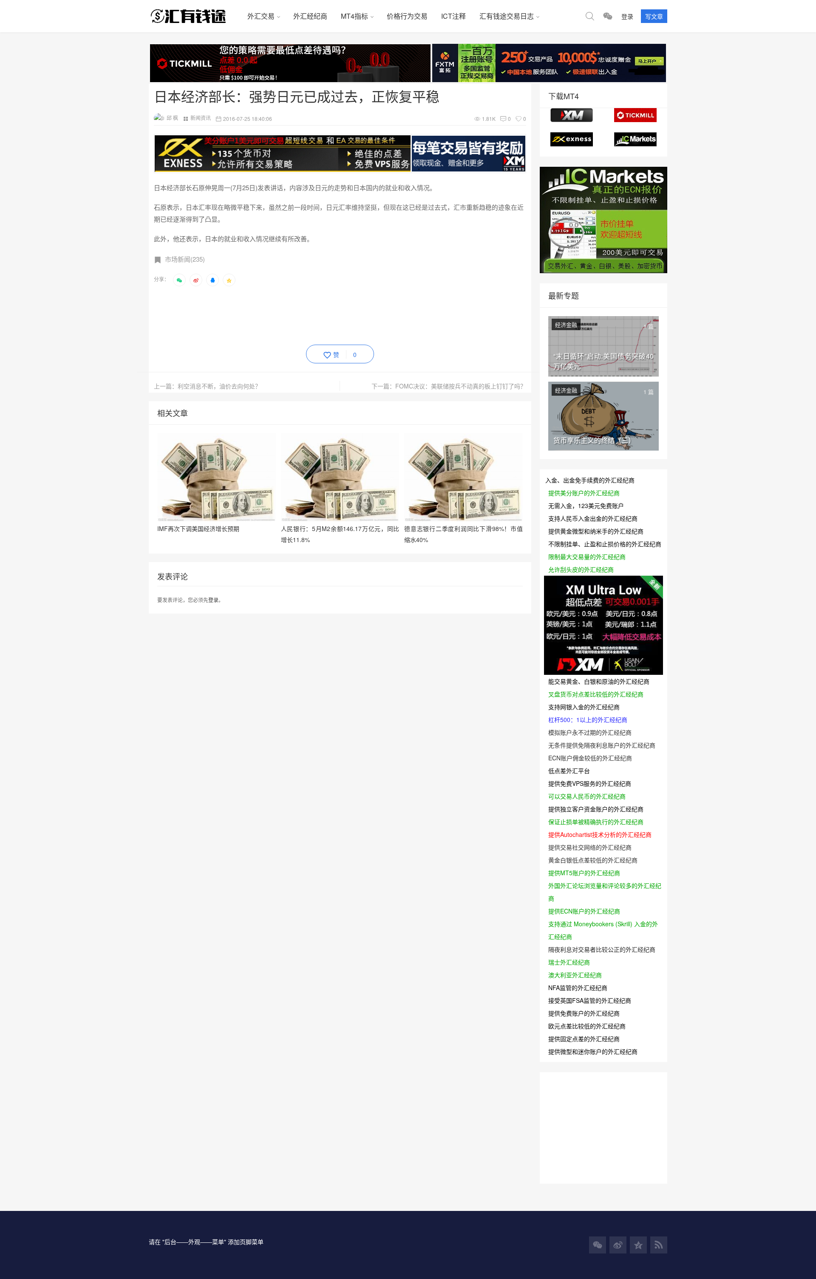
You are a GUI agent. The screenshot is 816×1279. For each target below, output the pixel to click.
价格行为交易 (407, 16)
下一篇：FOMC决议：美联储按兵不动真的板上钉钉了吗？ (448, 386)
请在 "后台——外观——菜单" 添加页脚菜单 (206, 1241)
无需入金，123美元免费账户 (586, 505)
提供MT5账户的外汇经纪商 (584, 872)
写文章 (654, 16)
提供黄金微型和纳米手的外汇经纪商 (595, 531)
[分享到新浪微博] (196, 280)
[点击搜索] (589, 16)
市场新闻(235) (185, 258)
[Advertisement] (308, 314)
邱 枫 (172, 117)
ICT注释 (453, 16)
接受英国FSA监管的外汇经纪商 (589, 1000)
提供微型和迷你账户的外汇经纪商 (593, 1051)
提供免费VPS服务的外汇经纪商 (589, 783)
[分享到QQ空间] (229, 280)
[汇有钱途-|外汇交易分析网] (195, 16)
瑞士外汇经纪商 (569, 962)
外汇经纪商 (310, 16)
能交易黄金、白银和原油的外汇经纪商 (598, 681)
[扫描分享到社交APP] (179, 280)
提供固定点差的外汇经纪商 (584, 1038)
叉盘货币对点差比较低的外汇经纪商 (595, 694)
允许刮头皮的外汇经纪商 (581, 569)
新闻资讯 (200, 117)
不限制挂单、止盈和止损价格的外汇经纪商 (604, 544)
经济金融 (566, 324)
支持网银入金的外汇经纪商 (584, 706)
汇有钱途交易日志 (506, 16)
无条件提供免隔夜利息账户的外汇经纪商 (601, 745)
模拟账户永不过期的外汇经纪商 (590, 732)
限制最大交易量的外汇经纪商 (587, 556)
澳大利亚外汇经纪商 (575, 975)
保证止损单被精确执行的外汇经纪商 (595, 821)
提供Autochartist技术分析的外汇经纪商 (600, 834)
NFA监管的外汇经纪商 (577, 987)
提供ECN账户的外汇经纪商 (584, 911)
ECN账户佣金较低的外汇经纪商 (590, 758)
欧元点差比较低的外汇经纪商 (587, 1026)
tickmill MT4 (635, 115)
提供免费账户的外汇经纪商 (584, 1013)
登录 (627, 16)
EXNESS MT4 (572, 139)
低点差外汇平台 (569, 770)
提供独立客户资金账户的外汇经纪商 (595, 809)
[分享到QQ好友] (212, 280)
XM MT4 (572, 115)
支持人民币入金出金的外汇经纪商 (593, 518)
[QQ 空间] (638, 1244)
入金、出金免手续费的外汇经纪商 (590, 480)
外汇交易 (261, 16)
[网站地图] (658, 1244)
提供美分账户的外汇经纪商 (584, 492)
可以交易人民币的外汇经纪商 (587, 796)
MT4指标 (354, 16)
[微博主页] (617, 1244)
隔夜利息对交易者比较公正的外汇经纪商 (601, 949)
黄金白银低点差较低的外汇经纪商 (593, 860)
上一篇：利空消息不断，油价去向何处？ (207, 386)
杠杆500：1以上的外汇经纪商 (587, 719)
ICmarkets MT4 (635, 139)
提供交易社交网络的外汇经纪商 (590, 847)
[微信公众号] (597, 1244)
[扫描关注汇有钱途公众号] (607, 16)
